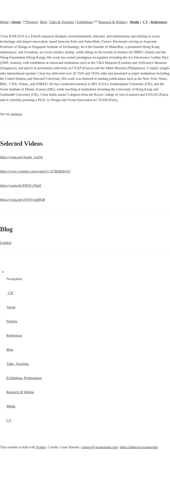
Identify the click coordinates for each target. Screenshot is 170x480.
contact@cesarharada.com (99, 447)
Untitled (5, 243)
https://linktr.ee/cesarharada (139, 447)
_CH (9, 293)
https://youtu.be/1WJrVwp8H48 (22, 200)
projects (16, 114)
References (159, 22)
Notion (41, 447)
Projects (11, 321)
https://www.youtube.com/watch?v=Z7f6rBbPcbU (35, 171)
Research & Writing (112, 22)
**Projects (30, 22)
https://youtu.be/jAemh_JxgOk (21, 157)
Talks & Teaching (61, 22)
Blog (43, 22)
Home (4, 22)
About (16, 22)
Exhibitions (85, 22)
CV (145, 22)
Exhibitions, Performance (24, 378)
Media (134, 22)
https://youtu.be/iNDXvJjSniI (20, 185)
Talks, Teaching (17, 364)
